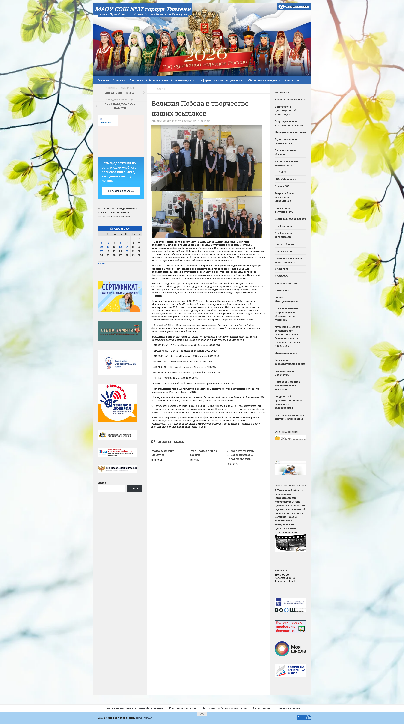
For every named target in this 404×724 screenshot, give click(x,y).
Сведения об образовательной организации (161, 80)
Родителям (282, 92)
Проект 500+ (283, 186)
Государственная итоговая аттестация (289, 123)
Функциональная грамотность (286, 141)
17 (101, 251)
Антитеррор (261, 708)
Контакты (291, 80)
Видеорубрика (284, 243)
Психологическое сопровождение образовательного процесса (286, 314)
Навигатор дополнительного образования (133, 708)
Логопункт (282, 290)
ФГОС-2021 (281, 269)
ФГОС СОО (281, 276)
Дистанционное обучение (285, 152)
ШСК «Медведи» (285, 179)
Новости (119, 80)
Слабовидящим (297, 6)
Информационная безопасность (286, 162)
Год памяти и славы (183, 708)
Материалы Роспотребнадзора (225, 708)
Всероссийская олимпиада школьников (284, 197)
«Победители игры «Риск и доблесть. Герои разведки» (241, 455)
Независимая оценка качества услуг (288, 260)
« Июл (101, 263)
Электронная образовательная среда (290, 361)
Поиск (102, 482)
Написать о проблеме (121, 191)
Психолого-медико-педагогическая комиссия (288, 385)
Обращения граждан (263, 80)
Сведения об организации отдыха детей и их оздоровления (289, 402)
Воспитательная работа (290, 218)
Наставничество (286, 283)
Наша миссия (284, 251)
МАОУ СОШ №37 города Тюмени (143, 9)
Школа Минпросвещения (287, 299)
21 (127, 251)
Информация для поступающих (221, 80)
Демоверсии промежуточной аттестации (286, 110)
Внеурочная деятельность (284, 209)
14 (127, 246)
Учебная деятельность (290, 99)
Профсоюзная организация (284, 234)
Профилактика (284, 225)
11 (108, 246)
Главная (103, 80)
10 (101, 246)
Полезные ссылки (288, 708)
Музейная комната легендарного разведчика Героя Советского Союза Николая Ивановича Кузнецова (288, 336)
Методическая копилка (290, 132)
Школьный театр (286, 352)
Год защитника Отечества (284, 372)
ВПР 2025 (280, 172)
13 (120, 246)
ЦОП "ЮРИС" (144, 717)
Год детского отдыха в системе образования (290, 416)
